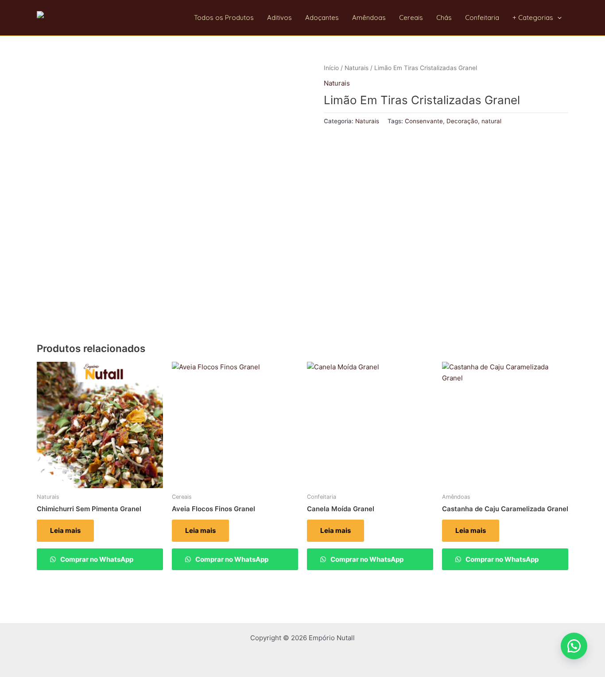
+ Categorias (532, 17)
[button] (557, 17)
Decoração (462, 121)
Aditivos (279, 17)
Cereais (411, 17)
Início (331, 67)
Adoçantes (322, 17)
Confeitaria (482, 17)
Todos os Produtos (224, 17)
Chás (444, 17)
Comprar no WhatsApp (96, 559)
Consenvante (424, 121)
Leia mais (65, 530)
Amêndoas (369, 17)
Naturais (356, 67)
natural (491, 121)
